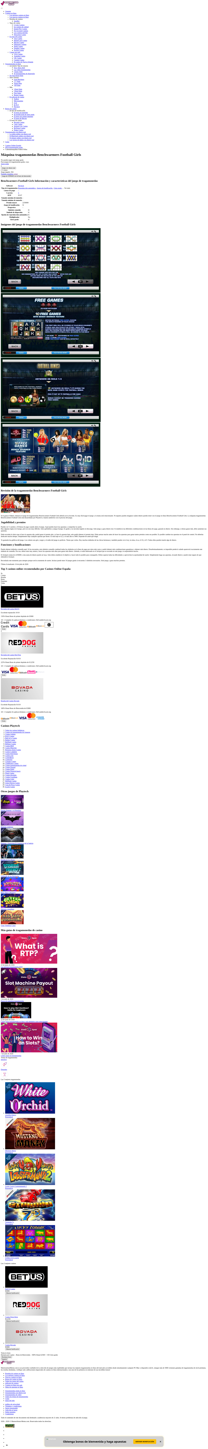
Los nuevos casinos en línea (19, 17)
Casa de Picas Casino (12, 785)
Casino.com (9, 756)
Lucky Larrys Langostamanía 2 (16, 1186)
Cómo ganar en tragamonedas (11, 1056)
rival (15, 103)
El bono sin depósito (21, 113)
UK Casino (18, 58)
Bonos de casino (10, 109)
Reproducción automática (27, 188)
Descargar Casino (20, 35)
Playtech (17, 107)
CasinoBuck (9, 758)
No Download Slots (16, 76)
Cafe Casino (18, 124)
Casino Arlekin (10, 734)
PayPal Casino (19, 50)
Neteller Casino (19, 48)
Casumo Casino (10, 761)
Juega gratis (5, 164)
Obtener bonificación (12, 1293)
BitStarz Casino (10, 744)
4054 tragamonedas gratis (14, 147)
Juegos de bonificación (45, 188)
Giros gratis (58, 188)
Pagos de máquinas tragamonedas (12, 1001)
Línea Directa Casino (12, 783)
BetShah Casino (10, 742)
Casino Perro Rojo (11, 1317)
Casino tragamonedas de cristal (15, 765)
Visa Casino (18, 39)
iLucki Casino (10, 787)
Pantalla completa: (7, 174)
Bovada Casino (19, 122)
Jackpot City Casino (21, 126)
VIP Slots (17, 85)
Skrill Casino (18, 46)
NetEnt (16, 99)
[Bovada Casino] (22, 699)
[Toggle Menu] (2, 8)
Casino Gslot (9, 779)
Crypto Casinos (19, 25)
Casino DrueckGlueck (12, 771)
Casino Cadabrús (11, 752)
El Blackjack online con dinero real (22, 136)
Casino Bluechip (11, 748)
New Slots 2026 (19, 68)
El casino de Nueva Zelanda (23, 62)
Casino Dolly (9, 769)
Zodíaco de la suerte (12, 1258)
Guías (7, 142)
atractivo (4, 1059)
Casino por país (15, 52)
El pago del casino (16, 37)
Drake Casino (18, 130)
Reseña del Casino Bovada (10, 701)
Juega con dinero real (8, 168)
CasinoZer (8, 759)
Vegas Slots (18, 83)
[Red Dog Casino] (22, 653)
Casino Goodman (11, 777)
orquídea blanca (10, 1115)
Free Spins (17, 93)
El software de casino (17, 97)
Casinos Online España (13, 145)
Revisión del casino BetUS (10, 609)
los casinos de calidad (21, 27)
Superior (4, 1359)
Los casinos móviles (21, 33)
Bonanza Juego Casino (13, 750)
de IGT (16, 105)
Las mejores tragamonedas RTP (12, 967)
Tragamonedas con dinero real (15, 132)
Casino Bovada (10, 1345)
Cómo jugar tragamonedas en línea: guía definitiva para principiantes (24, 1021)
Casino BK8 (9, 746)
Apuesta (8, 11)
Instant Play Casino (20, 29)
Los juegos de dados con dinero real (22, 140)
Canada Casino (19, 60)
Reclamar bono (6, 1357)
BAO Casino (9, 736)
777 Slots (17, 81)
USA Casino (18, 54)
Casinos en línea (10, 13)
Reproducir (9, 1117)
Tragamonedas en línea (13, 64)
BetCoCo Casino (11, 738)
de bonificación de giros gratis (24, 114)
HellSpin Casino (10, 781)
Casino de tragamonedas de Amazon (17, 732)
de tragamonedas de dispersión (24, 74)
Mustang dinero (10, 1151)
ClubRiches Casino (11, 763)
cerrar (16, 174)
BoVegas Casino (19, 128)
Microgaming (18, 101)
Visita (3, 629)
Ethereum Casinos (20, 44)
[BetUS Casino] (22, 607)
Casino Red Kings (11, 754)
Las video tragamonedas (22, 70)
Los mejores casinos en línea (19, 15)
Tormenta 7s (9, 1222)
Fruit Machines (19, 79)
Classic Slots (18, 72)
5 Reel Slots (18, 91)
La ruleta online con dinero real (20, 134)
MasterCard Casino (20, 40)
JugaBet (16, 21)
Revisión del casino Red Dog (11, 655)
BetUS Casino (10, 1289)
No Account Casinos (21, 31)
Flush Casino (9, 773)
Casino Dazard (10, 767)
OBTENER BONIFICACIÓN (144, 1442)
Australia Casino (19, 56)
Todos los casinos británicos (14, 730)
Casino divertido (10, 775)
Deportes (4, 1069)
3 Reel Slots (18, 89)
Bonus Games (19, 95)
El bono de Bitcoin (20, 118)
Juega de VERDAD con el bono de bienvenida (16, 176)
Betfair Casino (10, 740)
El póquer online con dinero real (21, 138)
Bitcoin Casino (19, 42)
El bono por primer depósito (23, 116)
